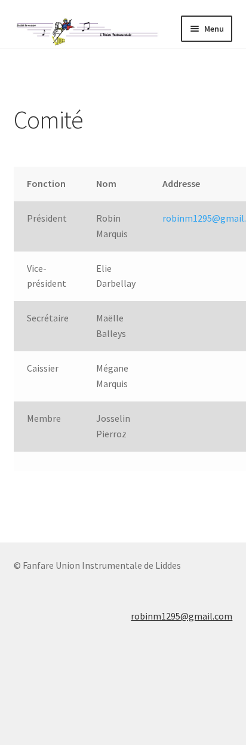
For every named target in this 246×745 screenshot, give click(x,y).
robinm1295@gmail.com (181, 616)
